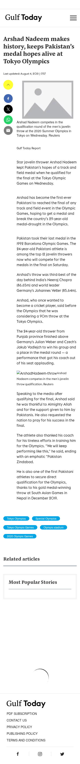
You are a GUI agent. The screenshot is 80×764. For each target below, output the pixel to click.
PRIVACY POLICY (19, 727)
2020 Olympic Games (20, 536)
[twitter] (8, 109)
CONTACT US (17, 720)
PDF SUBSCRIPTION (22, 713)
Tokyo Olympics (16, 518)
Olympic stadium (54, 527)
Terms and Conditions (26, 740)
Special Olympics (46, 518)
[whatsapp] (8, 119)
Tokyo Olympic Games (20, 527)
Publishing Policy (22, 733)
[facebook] (8, 98)
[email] (8, 130)
